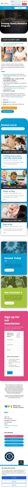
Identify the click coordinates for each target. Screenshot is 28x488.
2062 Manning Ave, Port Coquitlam (15, 88)
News (5, 424)
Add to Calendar (7, 111)
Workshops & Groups (10, 420)
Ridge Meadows (14, 445)
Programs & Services (8, 7)
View (4, 166)
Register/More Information (9, 108)
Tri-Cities (14, 442)
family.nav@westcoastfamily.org (15, 96)
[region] (14, 477)
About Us (6, 417)
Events (6, 19)
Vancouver (14, 436)
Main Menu (20, 7)
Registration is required (9, 74)
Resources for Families (15, 4)
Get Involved (8, 422)
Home (2, 19)
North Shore (14, 439)
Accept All (14, 477)
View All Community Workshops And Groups (13, 128)
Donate (24, 4)
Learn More (9, 270)
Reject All (14, 485)
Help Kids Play (8, 418)
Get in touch (21, 463)
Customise (14, 481)
